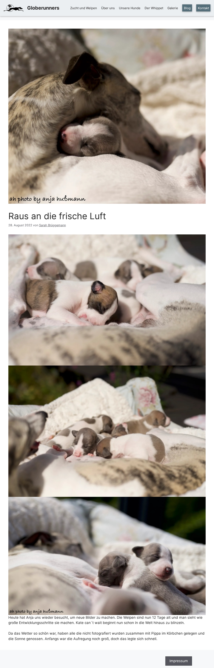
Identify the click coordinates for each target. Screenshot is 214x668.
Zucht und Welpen (83, 8)
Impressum (178, 661)
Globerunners (43, 8)
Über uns (108, 8)
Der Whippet (154, 8)
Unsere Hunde (129, 8)
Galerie (172, 8)
